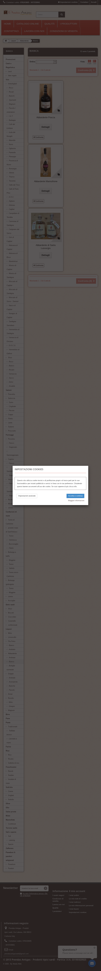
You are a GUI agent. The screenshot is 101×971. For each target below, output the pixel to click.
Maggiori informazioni (76, 501)
